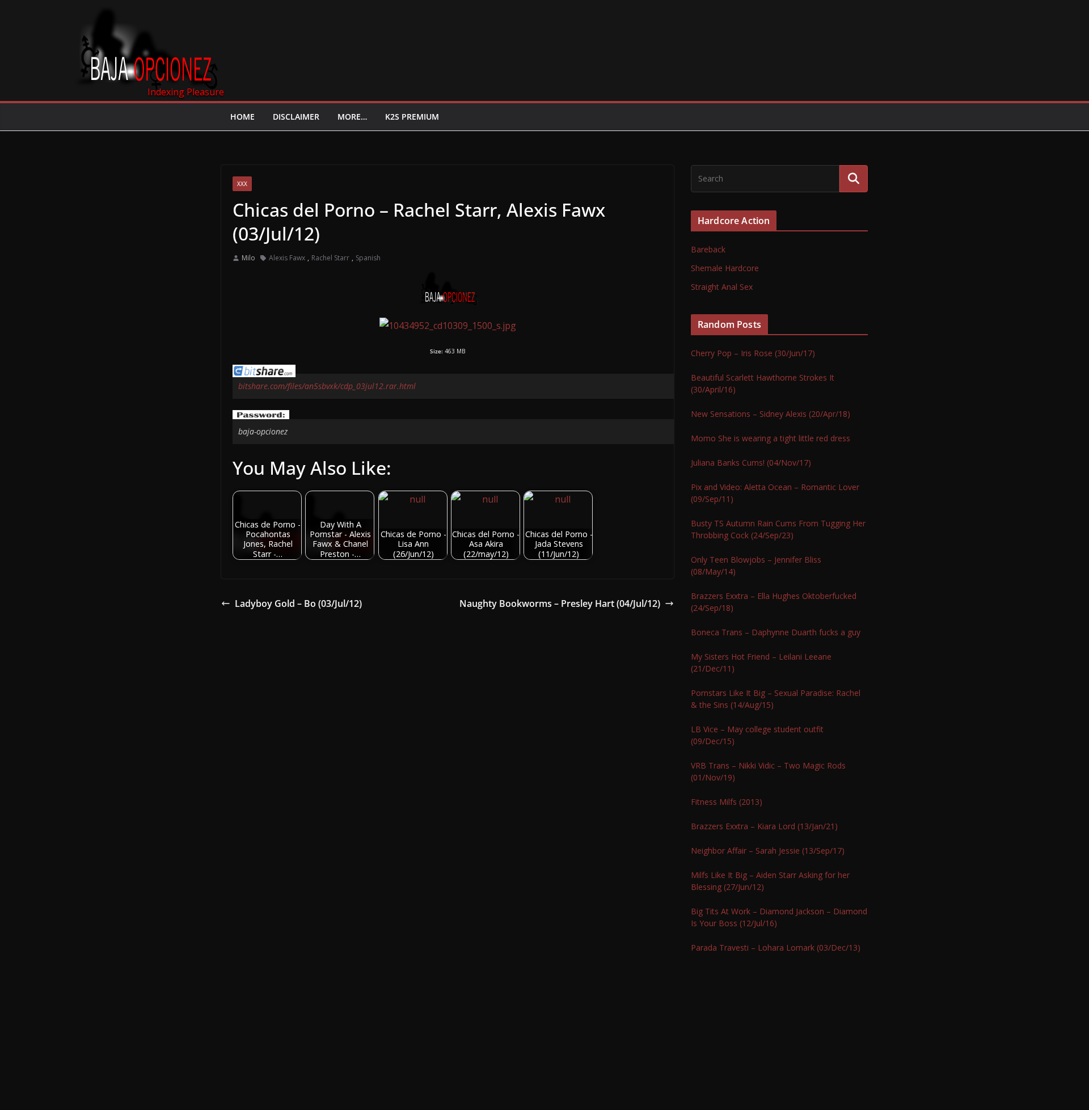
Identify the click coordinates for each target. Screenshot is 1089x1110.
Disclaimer (296, 116)
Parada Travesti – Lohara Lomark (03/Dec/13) (775, 947)
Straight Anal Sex (722, 286)
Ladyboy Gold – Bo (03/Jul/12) (298, 603)
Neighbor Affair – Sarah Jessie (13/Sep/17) (768, 850)
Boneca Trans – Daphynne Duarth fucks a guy (775, 632)
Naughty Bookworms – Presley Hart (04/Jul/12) (559, 603)
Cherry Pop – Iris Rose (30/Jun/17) (753, 353)
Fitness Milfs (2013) (726, 801)
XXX (242, 184)
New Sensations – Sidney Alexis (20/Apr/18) (770, 413)
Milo (248, 258)
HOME (242, 116)
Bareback (708, 249)
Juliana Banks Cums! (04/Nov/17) (751, 462)
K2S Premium (412, 116)
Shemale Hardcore (725, 268)
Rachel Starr (330, 258)
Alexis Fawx (287, 258)
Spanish (368, 258)
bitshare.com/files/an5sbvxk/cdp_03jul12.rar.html (327, 386)
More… (352, 116)
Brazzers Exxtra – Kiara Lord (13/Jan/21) (764, 826)
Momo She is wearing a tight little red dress (770, 438)
